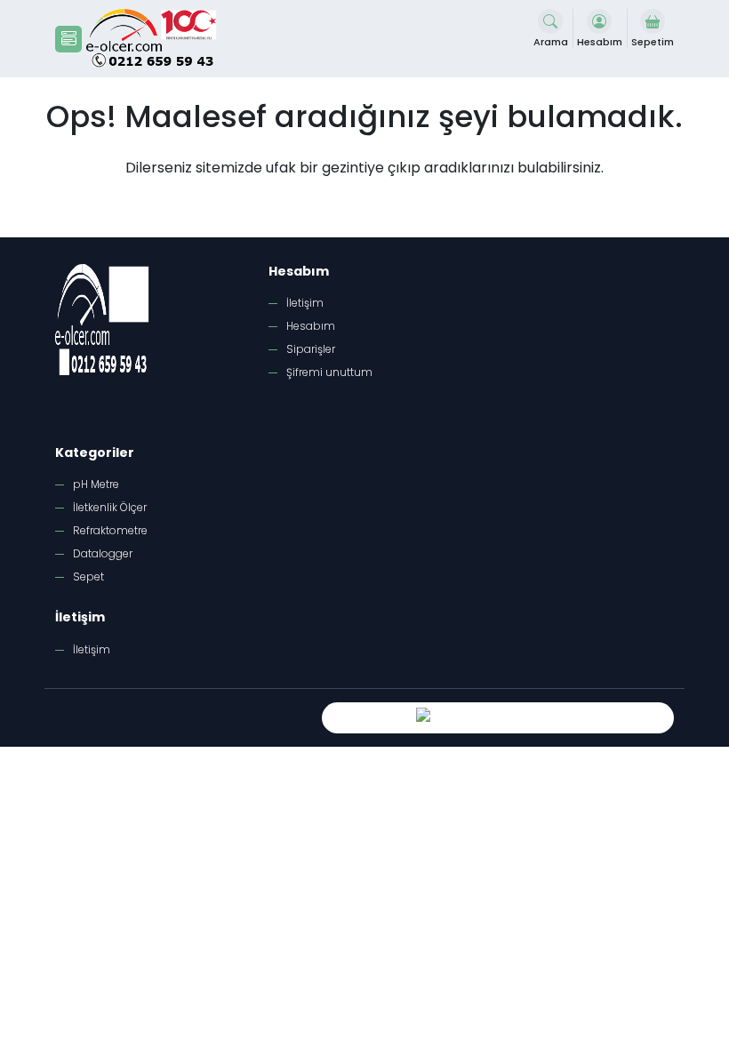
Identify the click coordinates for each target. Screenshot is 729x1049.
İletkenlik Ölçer (110, 507)
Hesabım (310, 325)
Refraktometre (110, 530)
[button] (68, 39)
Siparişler (310, 348)
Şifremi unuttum (329, 372)
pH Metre (96, 484)
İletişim (305, 302)
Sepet (88, 576)
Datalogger (102, 553)
